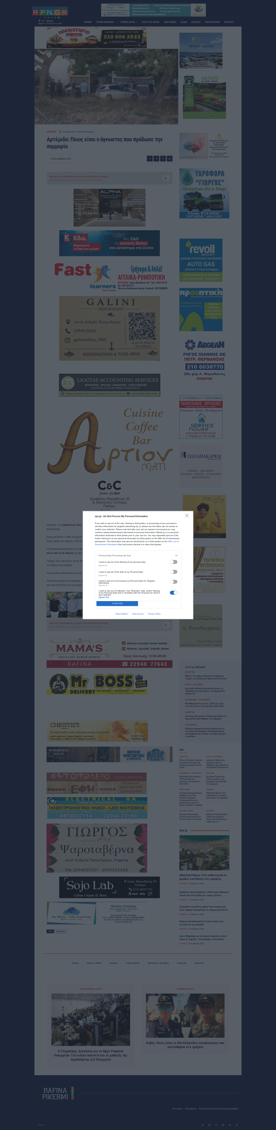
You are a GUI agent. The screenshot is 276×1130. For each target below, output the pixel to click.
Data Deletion (122, 614)
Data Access (138, 614)
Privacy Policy (154, 614)
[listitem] (138, 555)
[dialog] (138, 565)
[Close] (187, 516)
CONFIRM (117, 603)
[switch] (173, 562)
